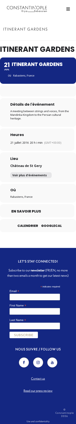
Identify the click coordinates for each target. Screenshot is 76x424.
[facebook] (24, 362)
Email (14, 291)
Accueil (25, 37)
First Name (18, 305)
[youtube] (52, 362)
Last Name (18, 320)
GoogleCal (51, 226)
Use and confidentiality (38, 421)
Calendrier (27, 226)
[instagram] (38, 362)
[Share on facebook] (29, 91)
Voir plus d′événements (29, 175)
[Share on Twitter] (37, 91)
